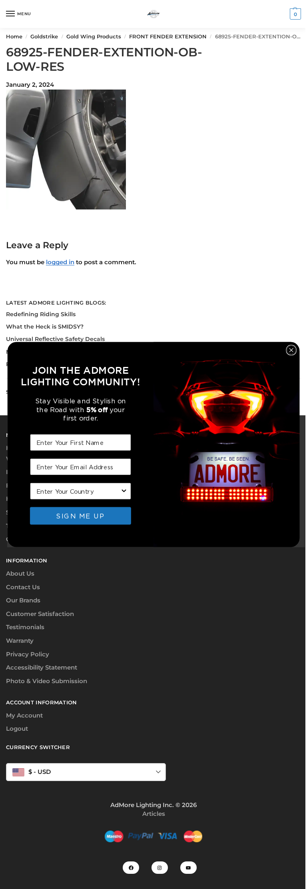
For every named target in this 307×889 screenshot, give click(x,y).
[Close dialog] (291, 350)
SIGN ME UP (80, 515)
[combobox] (78, 491)
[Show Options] (124, 491)
